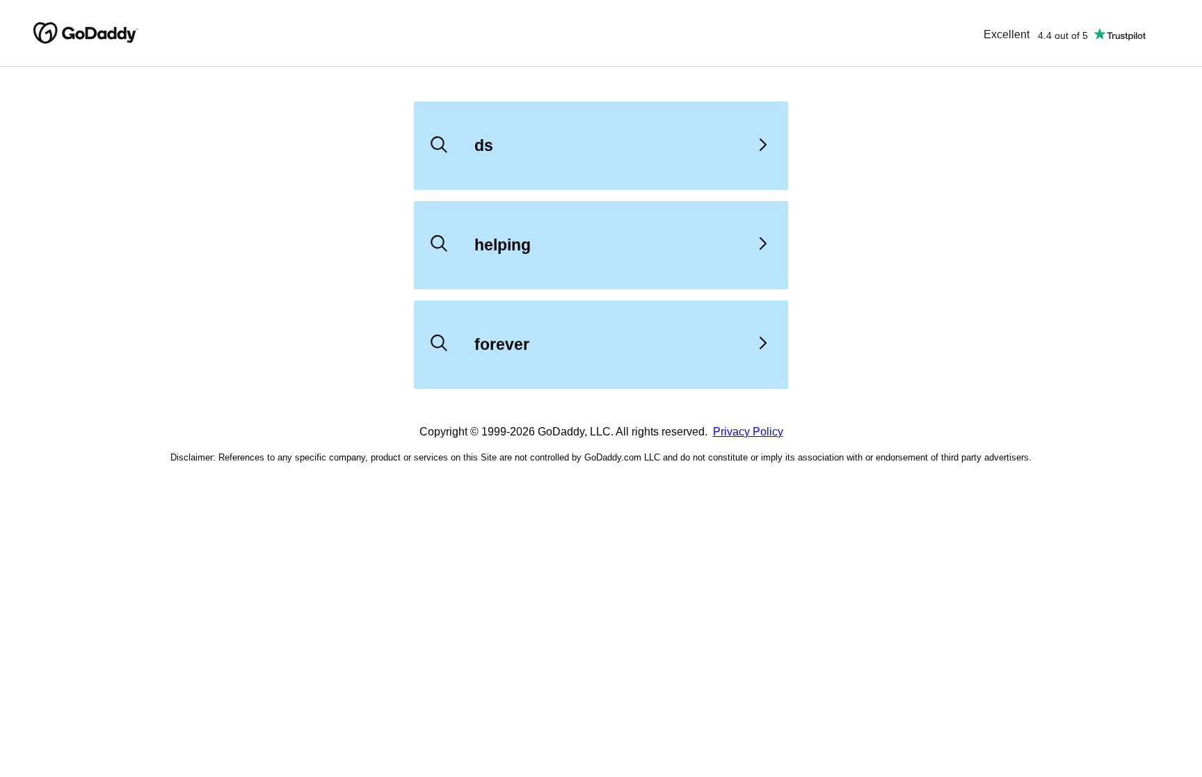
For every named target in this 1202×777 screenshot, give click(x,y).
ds (483, 145)
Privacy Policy (748, 432)
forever (501, 344)
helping (502, 245)
